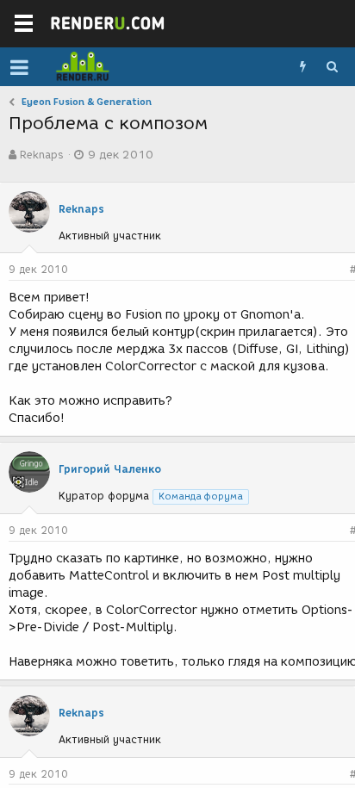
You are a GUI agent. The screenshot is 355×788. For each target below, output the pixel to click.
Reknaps (42, 154)
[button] (19, 67)
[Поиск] (331, 67)
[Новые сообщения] (302, 67)
